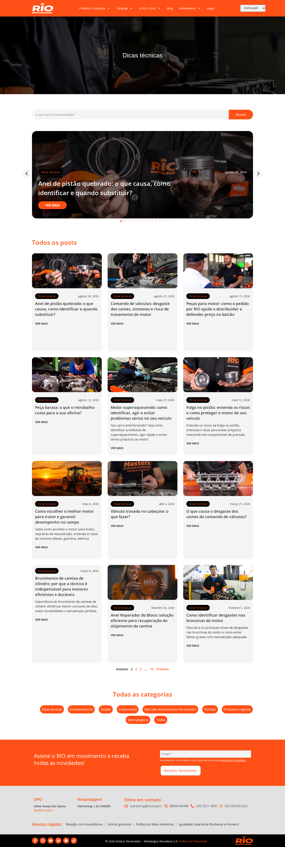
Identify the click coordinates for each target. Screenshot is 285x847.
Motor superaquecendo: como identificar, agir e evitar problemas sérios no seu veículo (141, 413)
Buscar (241, 114)
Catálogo (122, 8)
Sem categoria (138, 720)
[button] (26, 173)
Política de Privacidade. (233, 760)
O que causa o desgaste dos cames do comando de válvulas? (216, 514)
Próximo (162, 669)
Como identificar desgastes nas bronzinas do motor (215, 617)
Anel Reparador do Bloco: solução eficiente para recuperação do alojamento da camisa (142, 620)
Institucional (128, 709)
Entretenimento (81, 709)
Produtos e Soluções (92, 8)
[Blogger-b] (66, 840)
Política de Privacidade (193, 841)
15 (152, 669)
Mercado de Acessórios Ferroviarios (170, 709)
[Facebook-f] (35, 840)
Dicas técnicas (50, 172)
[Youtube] (51, 840)
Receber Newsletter (180, 770)
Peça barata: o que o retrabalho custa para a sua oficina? (65, 410)
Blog (170, 8)
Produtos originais (237, 709)
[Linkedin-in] (58, 840)
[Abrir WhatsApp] (275, 837)
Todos (160, 720)
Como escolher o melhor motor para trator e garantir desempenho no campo (64, 517)
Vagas (210, 8)
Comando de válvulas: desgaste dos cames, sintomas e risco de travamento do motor (140, 309)
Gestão (106, 709)
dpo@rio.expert (43, 810)
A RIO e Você (147, 8)
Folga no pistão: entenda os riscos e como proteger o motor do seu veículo (218, 413)
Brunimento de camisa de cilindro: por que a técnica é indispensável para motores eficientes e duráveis (61, 586)
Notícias (210, 709)
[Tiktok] (74, 840)
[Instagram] (43, 840)
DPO (38, 799)
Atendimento (187, 8)
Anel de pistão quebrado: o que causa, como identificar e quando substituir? (66, 309)
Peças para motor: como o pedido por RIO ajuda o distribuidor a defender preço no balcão (217, 309)
